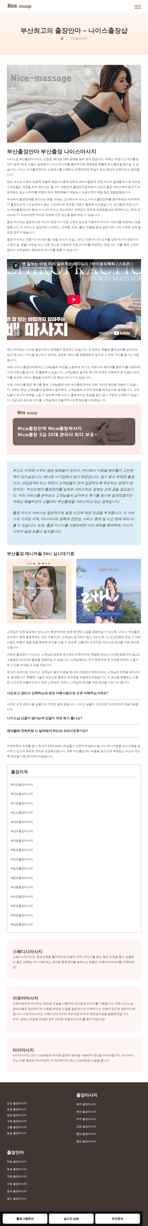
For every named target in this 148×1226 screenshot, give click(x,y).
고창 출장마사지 (86, 1126)
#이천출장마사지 (22, 803)
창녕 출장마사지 (17, 1169)
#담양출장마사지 (22, 924)
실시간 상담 (71, 1218)
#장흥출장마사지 (22, 887)
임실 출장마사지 (17, 1133)
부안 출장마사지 (86, 1111)
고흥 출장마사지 (17, 1127)
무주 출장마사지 (86, 1119)
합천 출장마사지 (86, 1141)
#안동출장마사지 (22, 840)
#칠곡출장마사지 (22, 868)
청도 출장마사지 (17, 1198)
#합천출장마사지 (22, 878)
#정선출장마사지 (22, 859)
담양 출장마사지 (17, 1115)
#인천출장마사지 (22, 784)
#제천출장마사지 (22, 822)
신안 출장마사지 (17, 1103)
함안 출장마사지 (86, 1133)
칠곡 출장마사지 (17, 1191)
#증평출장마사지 (22, 906)
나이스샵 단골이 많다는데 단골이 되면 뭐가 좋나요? (44, 718)
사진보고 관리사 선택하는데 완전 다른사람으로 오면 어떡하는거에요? (57, 693)
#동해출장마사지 (22, 850)
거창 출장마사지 (17, 1183)
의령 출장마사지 (17, 1176)
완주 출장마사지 (86, 1104)
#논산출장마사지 (22, 812)
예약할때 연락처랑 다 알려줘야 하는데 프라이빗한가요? (47, 731)
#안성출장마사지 (22, 794)
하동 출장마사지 (17, 1161)
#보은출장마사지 (22, 896)
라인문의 (117, 1218)
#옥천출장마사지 (22, 915)
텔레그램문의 (25, 1218)
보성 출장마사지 (17, 1109)
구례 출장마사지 (17, 1121)
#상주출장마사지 (22, 831)
